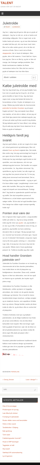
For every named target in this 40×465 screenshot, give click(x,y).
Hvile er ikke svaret (9, 424)
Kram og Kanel (13, 150)
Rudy (8, 27)
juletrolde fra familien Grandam (13, 108)
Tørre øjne (6, 435)
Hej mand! (6, 449)
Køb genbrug (7, 431)
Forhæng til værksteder (11, 417)
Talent (7, 3)
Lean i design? (31, 379)
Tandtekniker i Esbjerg (10, 427)
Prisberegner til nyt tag (10, 409)
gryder (21, 223)
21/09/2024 (16, 27)
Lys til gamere (7, 456)
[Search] (35, 390)
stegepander (7, 53)
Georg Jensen (8, 379)
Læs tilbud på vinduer (10, 413)
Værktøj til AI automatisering (12, 452)
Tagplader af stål (8, 445)
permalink (15, 372)
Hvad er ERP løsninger (11, 442)
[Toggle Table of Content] (32, 77)
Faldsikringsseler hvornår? (12, 438)
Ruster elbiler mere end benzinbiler (15, 420)
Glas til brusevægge (10, 406)
